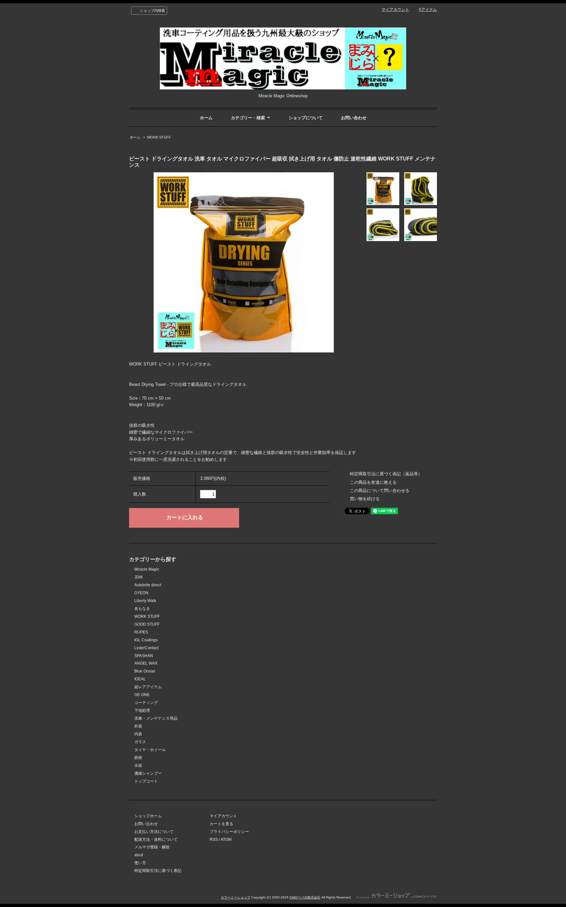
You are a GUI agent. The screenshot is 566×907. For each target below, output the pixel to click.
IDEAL (140, 679)
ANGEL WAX (146, 663)
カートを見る (221, 824)
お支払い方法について (154, 831)
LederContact (146, 648)
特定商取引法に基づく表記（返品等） (386, 473)
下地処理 (142, 710)
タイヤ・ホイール (150, 749)
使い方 (140, 862)
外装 (138, 726)
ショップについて (306, 117)
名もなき (142, 608)
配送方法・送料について (156, 839)
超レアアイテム (148, 687)
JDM (138, 577)
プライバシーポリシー (229, 831)
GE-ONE (142, 694)
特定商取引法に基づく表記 (157, 870)
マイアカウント (395, 9)
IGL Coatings (146, 640)
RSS (214, 839)
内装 (138, 734)
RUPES (141, 632)
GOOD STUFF (147, 624)
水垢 (138, 765)
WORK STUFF (159, 137)
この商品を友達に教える (373, 482)
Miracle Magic (146, 569)
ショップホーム (148, 816)
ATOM (226, 839)
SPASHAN (143, 655)
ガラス (140, 742)
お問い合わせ (354, 117)
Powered (363, 897)
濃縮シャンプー (148, 773)
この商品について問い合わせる (379, 490)
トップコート (146, 781)
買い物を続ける (365, 498)
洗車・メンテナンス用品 (156, 718)
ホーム (206, 117)
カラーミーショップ (235, 897)
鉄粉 (138, 757)
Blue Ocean (144, 671)
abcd (138, 855)
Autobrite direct (147, 585)
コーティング (146, 702)
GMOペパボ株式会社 (305, 897)
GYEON (141, 593)
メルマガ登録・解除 (152, 847)
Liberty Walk (145, 600)
